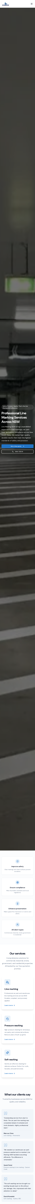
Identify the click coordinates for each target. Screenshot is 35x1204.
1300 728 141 (19, 451)
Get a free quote (16, 446)
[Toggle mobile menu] (32, 4)
